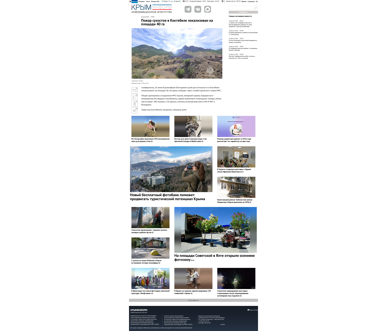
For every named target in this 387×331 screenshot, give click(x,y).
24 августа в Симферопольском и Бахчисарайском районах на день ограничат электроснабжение (240, 24)
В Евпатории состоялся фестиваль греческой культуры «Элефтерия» (150, 292)
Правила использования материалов (209, 316)
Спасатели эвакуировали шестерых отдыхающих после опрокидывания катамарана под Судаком (232, 293)
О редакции (251, 1)
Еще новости (193, 300)
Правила (243, 1)
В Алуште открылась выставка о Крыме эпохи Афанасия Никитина (234, 170)
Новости (134, 1)
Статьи (148, 1)
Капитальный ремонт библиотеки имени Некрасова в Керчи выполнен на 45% (234, 201)
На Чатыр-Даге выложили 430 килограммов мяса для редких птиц (150, 140)
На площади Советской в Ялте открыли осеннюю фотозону (214, 257)
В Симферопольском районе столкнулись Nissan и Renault (243, 49)
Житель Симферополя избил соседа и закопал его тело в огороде (242, 57)
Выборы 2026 (155, 1)
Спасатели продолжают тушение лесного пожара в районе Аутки (149, 231)
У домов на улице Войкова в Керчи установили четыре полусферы (146, 261)
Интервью (141, 1)
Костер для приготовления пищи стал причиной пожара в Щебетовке (190, 140)
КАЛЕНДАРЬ (243, 12)
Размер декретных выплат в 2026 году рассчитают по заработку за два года (234, 140)
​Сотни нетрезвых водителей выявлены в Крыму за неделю (243, 41)
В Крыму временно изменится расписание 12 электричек (243, 33)
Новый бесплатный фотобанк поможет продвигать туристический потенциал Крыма (167, 196)
